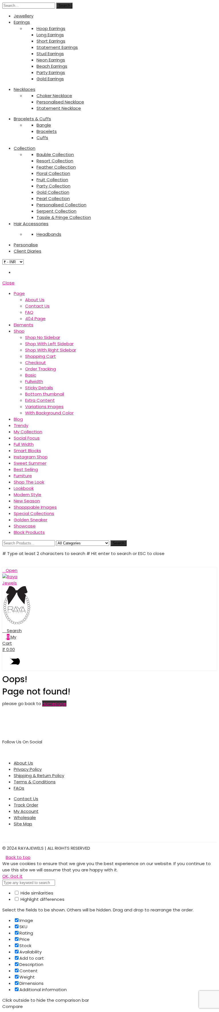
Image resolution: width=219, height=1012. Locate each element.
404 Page (35, 319)
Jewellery (23, 16)
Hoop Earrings (50, 28)
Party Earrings (50, 72)
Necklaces (24, 89)
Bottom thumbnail (44, 394)
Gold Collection (52, 192)
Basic (30, 375)
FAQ (29, 312)
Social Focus (27, 438)
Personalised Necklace (60, 102)
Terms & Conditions (35, 782)
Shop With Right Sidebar (50, 350)
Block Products (29, 532)
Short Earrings (50, 41)
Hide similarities (36, 893)
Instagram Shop (31, 457)
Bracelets (46, 131)
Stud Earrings (50, 54)
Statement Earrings (57, 47)
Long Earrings (50, 35)
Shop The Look (29, 482)
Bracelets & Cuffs (32, 119)
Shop (19, 331)
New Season (27, 501)
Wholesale (25, 818)
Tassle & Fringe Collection (63, 217)
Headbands (48, 234)
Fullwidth (34, 381)
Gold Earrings (50, 79)
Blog (18, 419)
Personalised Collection (61, 205)
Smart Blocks (27, 451)
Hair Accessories (31, 224)
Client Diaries (27, 251)
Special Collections (34, 513)
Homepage (54, 703)
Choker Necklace (54, 96)
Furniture (23, 476)
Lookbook (24, 488)
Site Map (23, 824)
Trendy (21, 425)
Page (19, 293)
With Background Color (49, 413)
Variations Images (44, 407)
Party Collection (53, 186)
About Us (34, 300)
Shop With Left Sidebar (49, 344)
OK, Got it (12, 876)
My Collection (28, 432)
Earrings (22, 22)
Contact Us (37, 306)
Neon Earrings (50, 60)
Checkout (35, 363)
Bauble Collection (55, 154)
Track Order (26, 805)
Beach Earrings (51, 66)
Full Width (24, 444)
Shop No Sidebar (42, 337)
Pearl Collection (53, 198)
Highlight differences (41, 899)
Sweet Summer (30, 463)
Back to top (18, 857)
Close (8, 283)
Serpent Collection (56, 211)
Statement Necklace (58, 108)
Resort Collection (54, 161)
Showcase (25, 526)
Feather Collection (56, 167)
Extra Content (40, 400)
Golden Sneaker (30, 520)
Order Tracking (40, 369)
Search (64, 5)
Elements (23, 325)
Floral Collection (53, 173)
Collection (24, 148)
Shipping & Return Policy (39, 776)
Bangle (43, 125)
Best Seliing (26, 469)
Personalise (26, 245)
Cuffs (42, 138)
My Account (26, 811)
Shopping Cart (40, 356)
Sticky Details (39, 388)
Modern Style (27, 495)
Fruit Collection (52, 180)
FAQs (19, 788)
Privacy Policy (28, 769)
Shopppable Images (35, 507)
